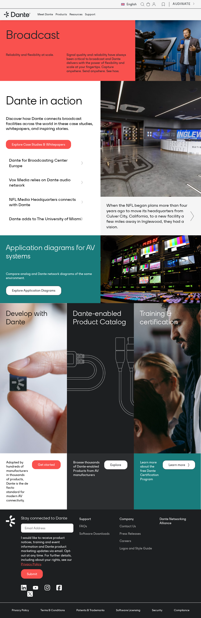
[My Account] (154, 4)
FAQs (83, 526)
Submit (32, 574)
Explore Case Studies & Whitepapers (38, 144)
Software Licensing (128, 610)
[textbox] (129, 4)
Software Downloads (94, 534)
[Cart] (148, 4)
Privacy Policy (31, 564)
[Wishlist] (163, 4)
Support (85, 519)
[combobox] (129, 4)
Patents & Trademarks (90, 610)
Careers (125, 541)
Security (157, 610)
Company (127, 519)
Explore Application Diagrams (33, 290)
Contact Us (128, 526)
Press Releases (130, 534)
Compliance (181, 610)
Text (150, 158)
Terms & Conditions (52, 610)
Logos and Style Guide (136, 548)
